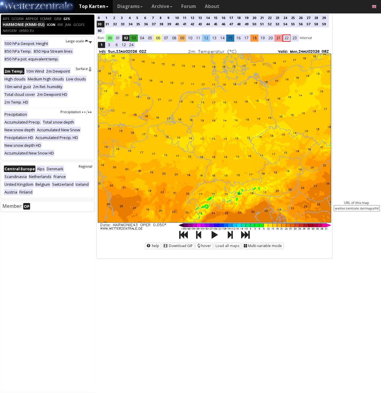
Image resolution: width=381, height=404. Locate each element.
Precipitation (70, 112)
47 (231, 24)
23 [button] (295, 37)
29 (324, 17)
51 (262, 24)
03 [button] (134, 37)
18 (239, 17)
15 (215, 17)
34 (130, 24)
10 (177, 17)
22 (269, 17)
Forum (188, 6)
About (212, 6)
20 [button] (270, 37)
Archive (160, 6)
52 (269, 24)
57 (308, 24)
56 (300, 24)
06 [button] (158, 37)
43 (200, 24)
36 (146, 24)
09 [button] (182, 37)
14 (208, 17)
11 (184, 17)
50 (254, 24)
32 (115, 24)
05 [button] (150, 37)
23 (277, 17)
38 (161, 24)
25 (293, 17)
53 (277, 24)
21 (262, 17)
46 (223, 24)
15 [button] (230, 37)
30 (99, 24)
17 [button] (246, 37)
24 (285, 17)
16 (223, 17)
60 (99, 30)
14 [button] (222, 37)
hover (206, 245)
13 (200, 17)
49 (246, 24)
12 (192, 17)
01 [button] (118, 37)
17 (231, 17)
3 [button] (109, 44)
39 (169, 24)
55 (293, 24)
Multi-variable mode (265, 245)
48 (239, 24)
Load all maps (227, 245)
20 (254, 17)
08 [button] (174, 37)
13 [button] (214, 37)
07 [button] (166, 37)
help (155, 245)
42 (192, 24)
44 (208, 24)
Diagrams (128, 6)
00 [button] (110, 37)
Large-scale (75, 41)
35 (138, 24)
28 (316, 17)
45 (215, 24)
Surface (82, 68)
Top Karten (92, 6)
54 (285, 24)
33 (122, 24)
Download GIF (180, 245)
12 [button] (206, 37)
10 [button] (190, 37)
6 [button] (116, 44)
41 (184, 24)
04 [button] (142, 37)
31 (107, 24)
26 (300, 17)
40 (177, 24)
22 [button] (287, 37)
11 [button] (198, 37)
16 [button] (238, 37)
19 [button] (262, 37)
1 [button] (102, 44)
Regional (85, 166)
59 (324, 24)
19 (246, 17)
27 (308, 17)
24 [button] (131, 44)
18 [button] (254, 37)
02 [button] (126, 37)
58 (316, 24)
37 (153, 24)
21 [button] (279, 37)
